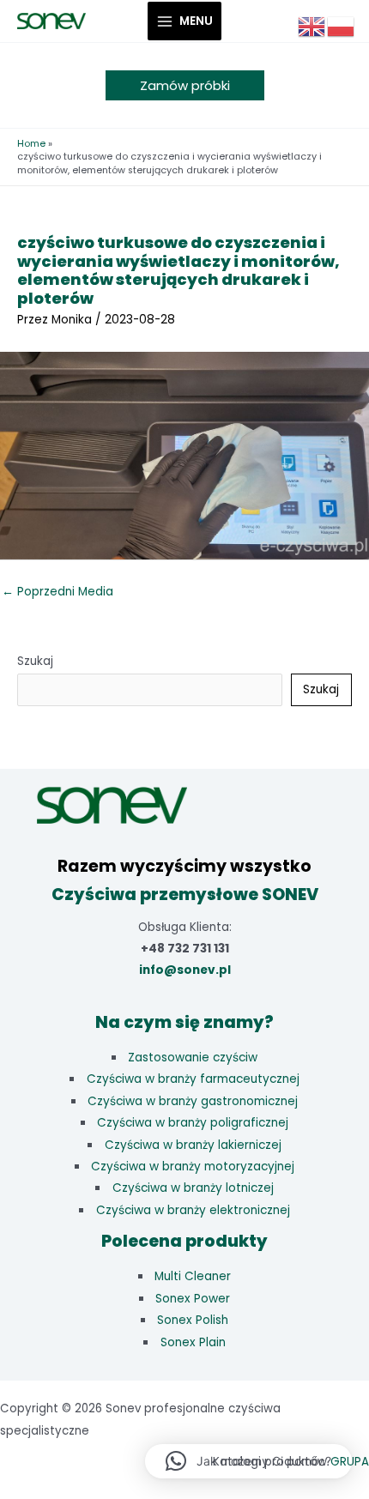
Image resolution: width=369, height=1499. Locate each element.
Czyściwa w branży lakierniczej (193, 1145)
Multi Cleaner (192, 1276)
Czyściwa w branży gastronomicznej (193, 1101)
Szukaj (35, 661)
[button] (185, 85)
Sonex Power (192, 1298)
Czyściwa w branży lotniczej (193, 1188)
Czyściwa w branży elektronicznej (193, 1210)
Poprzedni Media (57, 591)
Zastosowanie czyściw (192, 1057)
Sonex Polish (192, 1320)
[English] (312, 26)
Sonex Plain (193, 1342)
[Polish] (341, 26)
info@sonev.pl (185, 970)
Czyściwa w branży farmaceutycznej (193, 1079)
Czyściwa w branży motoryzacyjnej (192, 1166)
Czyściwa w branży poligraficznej (192, 1123)
